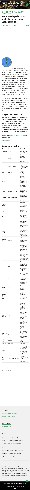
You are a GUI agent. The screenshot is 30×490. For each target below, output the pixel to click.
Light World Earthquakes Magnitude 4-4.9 (13, 450)
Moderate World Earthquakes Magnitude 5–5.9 (14, 447)
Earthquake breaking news (10, 11)
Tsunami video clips (6, 426)
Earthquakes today (13, 3)
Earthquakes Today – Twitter (8, 416)
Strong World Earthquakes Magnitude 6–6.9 (13, 443)
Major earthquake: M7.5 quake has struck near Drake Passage (13, 19)
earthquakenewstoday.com (18, 135)
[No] (28, 486)
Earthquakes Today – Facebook (9, 413)
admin (4, 25)
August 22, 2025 (12, 25)
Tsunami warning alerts (8, 456)
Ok (15, 488)
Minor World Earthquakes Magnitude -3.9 (13, 453)
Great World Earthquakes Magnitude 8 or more (14, 437)
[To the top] (27, 481)
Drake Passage (6, 140)
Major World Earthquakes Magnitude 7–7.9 (14, 12)
